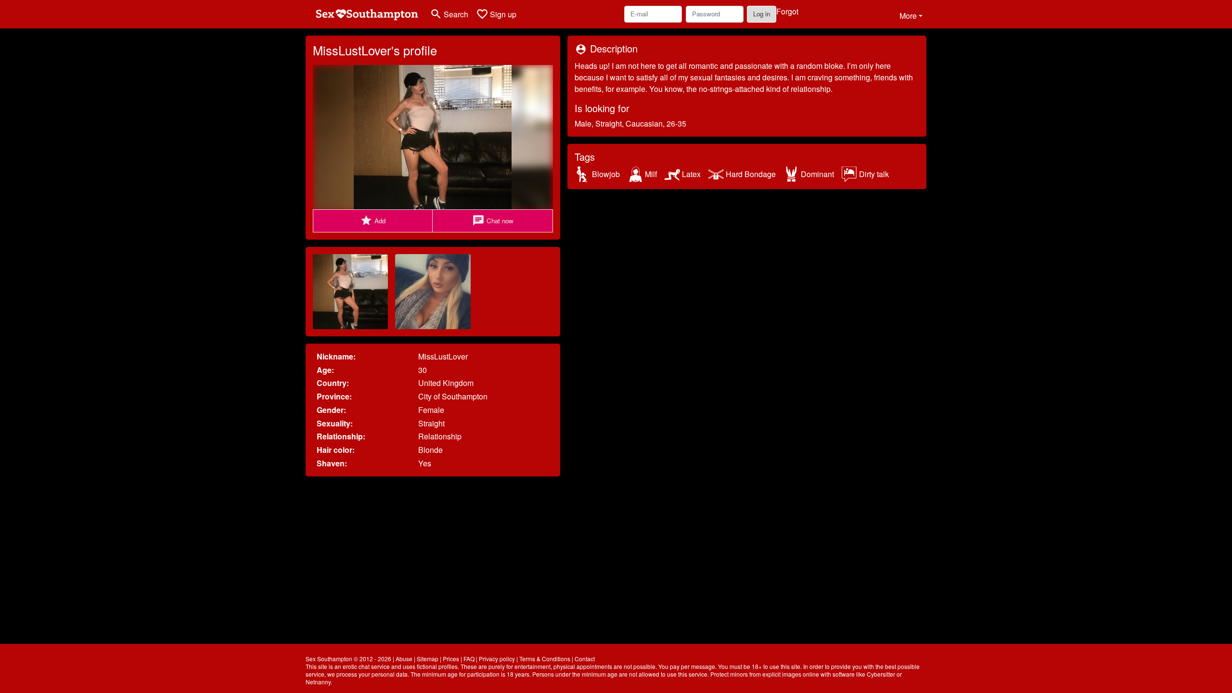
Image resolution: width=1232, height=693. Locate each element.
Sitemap (427, 658)
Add (372, 220)
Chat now (492, 220)
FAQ (469, 658)
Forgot (787, 11)
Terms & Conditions (544, 658)
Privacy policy (497, 658)
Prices (451, 658)
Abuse (404, 658)
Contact (585, 658)
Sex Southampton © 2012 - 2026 (348, 658)
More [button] (908, 15)
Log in (761, 13)
